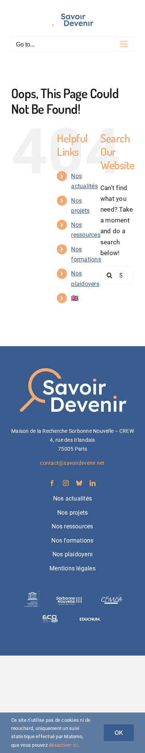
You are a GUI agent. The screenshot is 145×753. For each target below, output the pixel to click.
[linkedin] (93, 483)
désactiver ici (63, 745)
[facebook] (52, 483)
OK (119, 732)
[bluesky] (79, 483)
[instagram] (66, 483)
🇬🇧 (74, 298)
